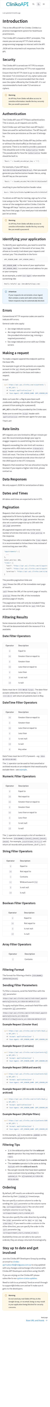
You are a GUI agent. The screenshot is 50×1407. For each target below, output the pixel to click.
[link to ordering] (1, 1187)
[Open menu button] (44, 4)
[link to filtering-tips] (1, 1145)
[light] (39, 4)
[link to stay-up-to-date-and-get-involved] (1, 1248)
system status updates (27, 1278)
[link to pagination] (1, 507)
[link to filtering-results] (1, 617)
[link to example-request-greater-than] (1, 1024)
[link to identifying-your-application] (1, 239)
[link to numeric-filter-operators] (1, 776)
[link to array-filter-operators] (1, 944)
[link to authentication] (1, 113)
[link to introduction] (1, 21)
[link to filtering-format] (1, 970)
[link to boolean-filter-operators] (1, 903)
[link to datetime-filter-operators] (1, 702)
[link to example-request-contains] (1, 1046)
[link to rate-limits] (1, 428)
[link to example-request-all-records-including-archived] (1, 1089)
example (23, 769)
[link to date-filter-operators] (1, 636)
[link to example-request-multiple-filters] (1, 1114)
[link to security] (1, 59)
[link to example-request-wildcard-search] (1, 1067)
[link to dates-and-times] (1, 493)
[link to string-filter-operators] (1, 851)
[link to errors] (1, 310)
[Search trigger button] (33, 4)
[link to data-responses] (1, 479)
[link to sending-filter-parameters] (1, 985)
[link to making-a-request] (1, 352)
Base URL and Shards (35, 1320)
